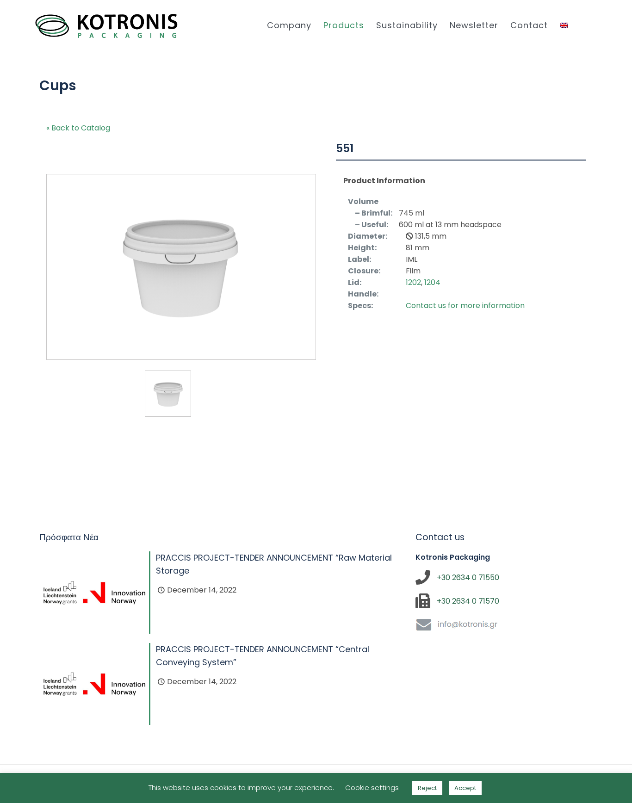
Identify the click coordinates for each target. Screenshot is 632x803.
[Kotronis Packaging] (107, 25)
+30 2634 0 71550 (468, 577)
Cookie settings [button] (372, 787)
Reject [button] (427, 788)
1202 (413, 282)
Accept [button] (465, 788)
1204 (432, 282)
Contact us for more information (465, 305)
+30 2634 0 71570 (468, 601)
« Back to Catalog (78, 128)
